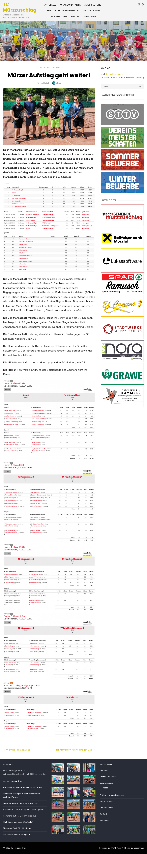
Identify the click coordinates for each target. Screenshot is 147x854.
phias (58, 83)
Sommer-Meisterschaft (49, 68)
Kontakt (76, 16)
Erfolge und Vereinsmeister (63, 10)
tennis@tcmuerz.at (114, 74)
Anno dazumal (59, 16)
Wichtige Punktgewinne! (18, 749)
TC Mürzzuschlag (19, 7)
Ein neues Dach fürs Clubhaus (17, 828)
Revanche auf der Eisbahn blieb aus (19, 815)
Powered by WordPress (110, 848)
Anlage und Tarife (70, 5)
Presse (105, 787)
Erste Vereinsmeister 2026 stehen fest (20, 803)
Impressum (90, 16)
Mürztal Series (91, 10)
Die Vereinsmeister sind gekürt (17, 834)
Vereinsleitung (92, 5)
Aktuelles (50, 5)
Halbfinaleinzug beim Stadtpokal (18, 822)
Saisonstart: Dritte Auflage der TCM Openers (24, 809)
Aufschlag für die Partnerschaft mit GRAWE (23, 787)
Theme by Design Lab (134, 848)
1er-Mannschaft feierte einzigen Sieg (74, 749)
